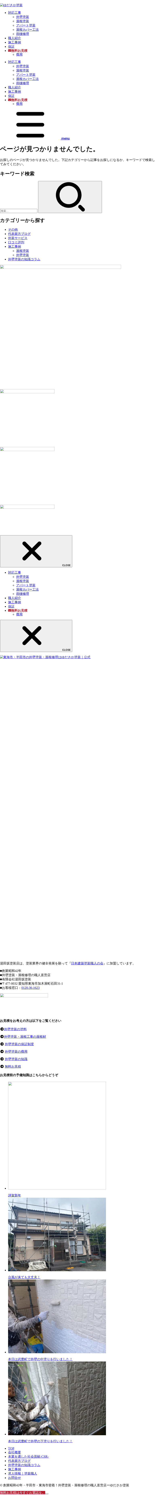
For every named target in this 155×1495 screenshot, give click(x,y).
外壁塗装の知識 (16, 1059)
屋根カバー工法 (27, 29)
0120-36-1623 (30, 987)
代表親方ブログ (19, 233)
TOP (11, 1448)
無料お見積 (13, 1066)
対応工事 (14, 12)
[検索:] (19, 210)
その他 (13, 229)
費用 (19, 54)
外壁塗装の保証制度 (19, 1044)
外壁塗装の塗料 (15, 1029)
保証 (11, 46)
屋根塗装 (22, 21)
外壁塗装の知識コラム (24, 259)
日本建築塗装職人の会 (87, 963)
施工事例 (14, 42)
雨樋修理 (22, 34)
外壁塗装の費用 (16, 1051)
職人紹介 (14, 38)
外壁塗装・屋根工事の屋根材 (25, 1036)
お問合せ (14, 1477)
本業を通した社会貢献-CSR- (28, 1456)
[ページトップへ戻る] (46, 1493)
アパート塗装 (26, 25)
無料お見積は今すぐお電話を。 (22, 1492)
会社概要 (14, 1452)
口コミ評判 (16, 242)
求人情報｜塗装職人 (22, 1473)
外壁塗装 (22, 17)
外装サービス (17, 238)
